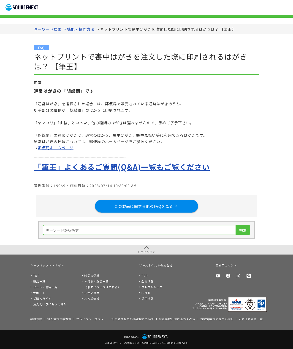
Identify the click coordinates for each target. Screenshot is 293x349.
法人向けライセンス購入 (50, 304)
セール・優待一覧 (45, 287)
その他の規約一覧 (251, 319)
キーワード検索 (48, 29)
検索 (243, 230)
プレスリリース (152, 287)
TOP (36, 275)
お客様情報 (91, 298)
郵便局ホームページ (55, 147)
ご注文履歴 (91, 293)
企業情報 (147, 281)
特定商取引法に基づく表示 (177, 319)
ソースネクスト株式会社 (155, 265)
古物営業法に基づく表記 (217, 319)
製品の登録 (91, 275)
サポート (39, 293)
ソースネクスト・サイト (47, 265)
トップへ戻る (146, 252)
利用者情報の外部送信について (132, 319)
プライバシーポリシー (91, 319)
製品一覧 (39, 281)
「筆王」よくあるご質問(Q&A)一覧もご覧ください (122, 166)
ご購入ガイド (42, 298)
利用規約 (36, 319)
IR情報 (146, 293)
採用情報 (147, 298)
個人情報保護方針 (59, 319)
